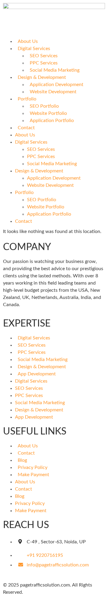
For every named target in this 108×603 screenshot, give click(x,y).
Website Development (53, 91)
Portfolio (27, 99)
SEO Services (44, 55)
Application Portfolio (52, 120)
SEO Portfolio (44, 106)
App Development (37, 374)
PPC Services (44, 63)
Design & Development (42, 77)
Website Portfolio (48, 113)
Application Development (56, 84)
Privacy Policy (32, 467)
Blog (22, 460)
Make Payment (33, 474)
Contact (26, 127)
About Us (28, 41)
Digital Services (34, 48)
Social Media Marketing (55, 70)
